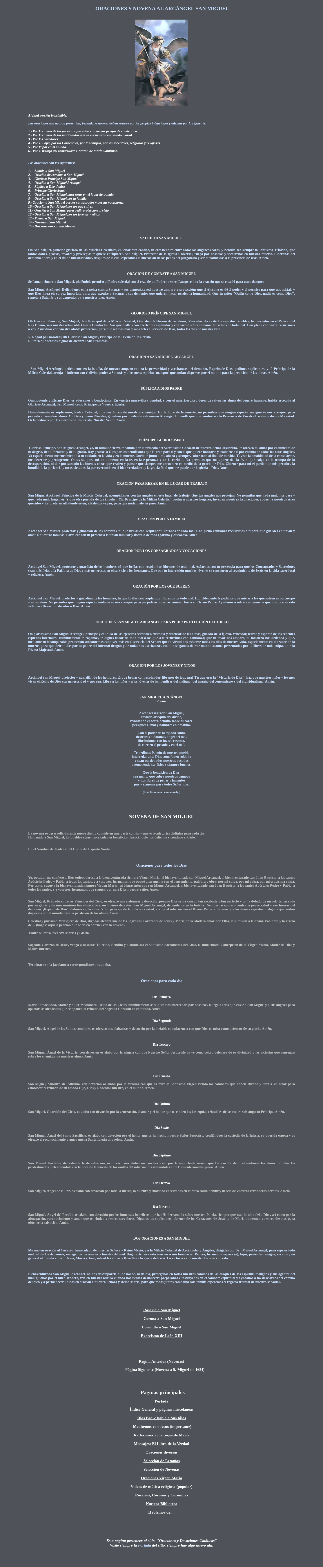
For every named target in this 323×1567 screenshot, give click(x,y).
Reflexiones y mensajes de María (161, 1435)
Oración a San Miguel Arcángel (57, 182)
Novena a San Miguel (50, 222)
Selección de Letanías (161, 1461)
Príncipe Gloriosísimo (49, 190)
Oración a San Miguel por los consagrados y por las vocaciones (78, 202)
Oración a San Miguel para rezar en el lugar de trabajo (74, 194)
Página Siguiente (139, 1369)
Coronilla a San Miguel (161, 1327)
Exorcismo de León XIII (161, 1335)
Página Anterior (152, 1361)
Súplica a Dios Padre (49, 186)
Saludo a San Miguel (49, 171)
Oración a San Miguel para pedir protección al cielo (71, 210)
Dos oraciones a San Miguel (54, 226)
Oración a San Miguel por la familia (60, 198)
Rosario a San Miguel (161, 1310)
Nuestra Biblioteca (161, 1503)
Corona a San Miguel (161, 1318)
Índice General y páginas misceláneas (161, 1409)
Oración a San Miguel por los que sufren (63, 206)
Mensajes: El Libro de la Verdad (161, 1443)
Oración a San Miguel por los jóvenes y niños (67, 214)
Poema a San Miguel (49, 218)
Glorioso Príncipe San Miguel (55, 179)
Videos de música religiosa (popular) (161, 1486)
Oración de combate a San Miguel (58, 175)
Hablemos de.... (161, 1512)
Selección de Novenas (161, 1469)
